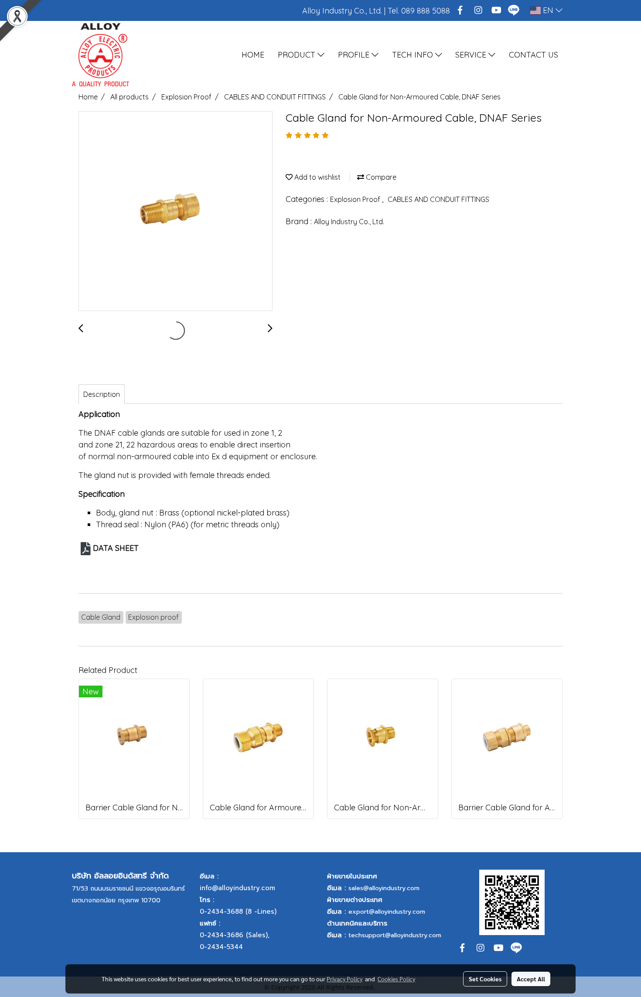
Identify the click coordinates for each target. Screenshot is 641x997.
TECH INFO (413, 55)
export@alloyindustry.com (386, 911)
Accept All (531, 979)
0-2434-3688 (221, 911)
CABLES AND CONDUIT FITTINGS (438, 199)
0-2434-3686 (221, 935)
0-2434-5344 (221, 947)
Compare (380, 177)
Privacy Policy (344, 979)
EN (548, 10)
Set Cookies (485, 979)
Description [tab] (101, 394)
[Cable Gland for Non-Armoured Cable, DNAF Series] (175, 211)
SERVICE (471, 55)
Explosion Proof (356, 199)
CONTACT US (533, 55)
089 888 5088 (425, 11)
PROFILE (355, 55)
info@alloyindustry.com (237, 888)
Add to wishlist (317, 177)
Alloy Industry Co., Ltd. (349, 221)
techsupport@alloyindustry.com (394, 935)
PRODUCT (297, 55)
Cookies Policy (396, 979)
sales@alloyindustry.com (383, 888)
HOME (253, 55)
